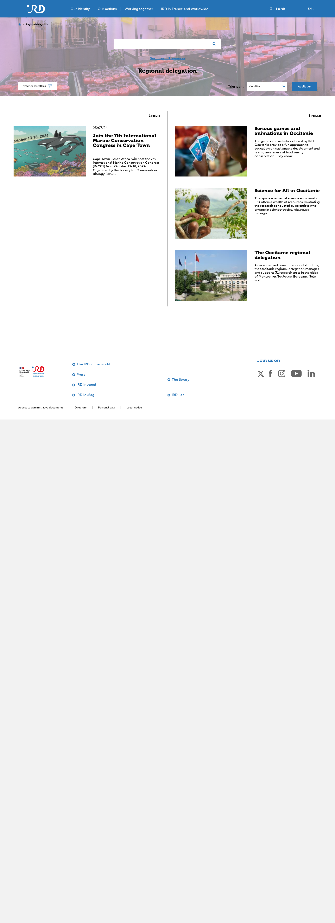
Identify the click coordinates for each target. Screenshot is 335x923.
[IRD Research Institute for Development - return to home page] (32, 379)
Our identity (80, 16)
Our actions (107, 16)
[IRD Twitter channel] (260, 380)
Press (303, 4)
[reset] (205, 52)
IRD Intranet (86, 392)
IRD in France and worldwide (184, 16)
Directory (80, 415)
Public (288, 4)
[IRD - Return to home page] (36, 16)
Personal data (106, 415)
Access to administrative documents (40, 415)
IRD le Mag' (86, 402)
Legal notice (134, 415)
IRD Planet (322, 4)
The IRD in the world (93, 372)
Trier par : (236, 94)
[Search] (215, 52)
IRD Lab (178, 402)
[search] (287, 16)
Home (19, 32)
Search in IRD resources (167, 65)
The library (180, 387)
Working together (139, 16)
